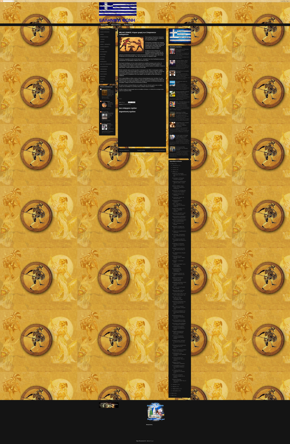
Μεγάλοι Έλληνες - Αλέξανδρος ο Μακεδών (178, 363)
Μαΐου (174, 171)
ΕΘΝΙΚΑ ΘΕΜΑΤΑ (104, 46)
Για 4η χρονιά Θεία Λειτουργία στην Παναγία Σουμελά (182, 148)
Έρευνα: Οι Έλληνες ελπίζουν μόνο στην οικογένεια (179, 350)
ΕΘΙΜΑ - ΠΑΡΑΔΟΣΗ (105, 44)
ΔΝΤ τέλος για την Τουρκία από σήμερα (178, 287)
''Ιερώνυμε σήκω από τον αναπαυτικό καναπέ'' (178, 291)
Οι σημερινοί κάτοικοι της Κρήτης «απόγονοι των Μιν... (178, 274)
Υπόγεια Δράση (106, 101)
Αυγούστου (175, 165)
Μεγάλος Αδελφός (106, 123)
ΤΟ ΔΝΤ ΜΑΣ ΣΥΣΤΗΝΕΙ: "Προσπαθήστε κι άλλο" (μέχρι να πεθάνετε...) (182, 137)
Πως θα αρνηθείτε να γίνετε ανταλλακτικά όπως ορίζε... (179, 320)
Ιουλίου (174, 167)
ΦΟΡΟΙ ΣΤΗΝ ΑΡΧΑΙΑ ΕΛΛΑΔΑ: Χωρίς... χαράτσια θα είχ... (177, 279)
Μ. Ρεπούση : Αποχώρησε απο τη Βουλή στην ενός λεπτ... (178, 236)
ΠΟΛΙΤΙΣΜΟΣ (103, 74)
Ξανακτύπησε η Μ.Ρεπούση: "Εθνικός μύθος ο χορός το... (179, 183)
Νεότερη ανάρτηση (124, 150)
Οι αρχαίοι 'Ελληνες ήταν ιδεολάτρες (178, 194)
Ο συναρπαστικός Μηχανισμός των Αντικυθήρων (176, 270)
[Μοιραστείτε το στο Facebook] (133, 102)
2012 (172, 393)
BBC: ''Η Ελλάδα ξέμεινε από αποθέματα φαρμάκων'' (182, 102)
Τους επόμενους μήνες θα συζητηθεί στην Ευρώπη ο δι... (179, 240)
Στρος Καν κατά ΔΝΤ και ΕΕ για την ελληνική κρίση (178, 214)
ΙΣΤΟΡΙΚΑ (102, 56)
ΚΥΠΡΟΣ (102, 59)
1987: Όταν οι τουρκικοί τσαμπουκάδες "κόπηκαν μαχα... (178, 307)
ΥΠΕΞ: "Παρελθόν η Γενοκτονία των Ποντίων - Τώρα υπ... (179, 205)
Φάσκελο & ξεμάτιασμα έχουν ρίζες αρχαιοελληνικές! (179, 220)
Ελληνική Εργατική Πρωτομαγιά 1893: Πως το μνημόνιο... (179, 381)
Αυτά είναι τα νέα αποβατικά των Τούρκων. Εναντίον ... (179, 324)
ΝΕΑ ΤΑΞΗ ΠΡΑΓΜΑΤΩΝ (106, 64)
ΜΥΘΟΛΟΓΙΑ (103, 61)
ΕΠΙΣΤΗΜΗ (103, 54)
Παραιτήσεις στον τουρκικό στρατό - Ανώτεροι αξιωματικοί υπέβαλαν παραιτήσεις (182, 124)
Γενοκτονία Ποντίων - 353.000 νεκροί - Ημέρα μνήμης (178, 257)
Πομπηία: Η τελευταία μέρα (110, 116)
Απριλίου (175, 384)
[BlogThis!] (130, 102)
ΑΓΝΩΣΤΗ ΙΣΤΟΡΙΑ (105, 29)
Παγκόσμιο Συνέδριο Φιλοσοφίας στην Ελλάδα (182, 113)
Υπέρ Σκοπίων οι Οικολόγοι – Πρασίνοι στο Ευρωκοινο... (179, 217)
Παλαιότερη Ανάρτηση (159, 150)
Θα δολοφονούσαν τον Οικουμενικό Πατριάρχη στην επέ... (178, 317)
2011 (172, 395)
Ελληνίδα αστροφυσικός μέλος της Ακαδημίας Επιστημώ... (178, 332)
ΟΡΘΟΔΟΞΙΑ (103, 71)
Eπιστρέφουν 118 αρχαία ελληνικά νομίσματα (178, 178)
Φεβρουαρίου (176, 388)
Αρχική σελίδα (104, 24)
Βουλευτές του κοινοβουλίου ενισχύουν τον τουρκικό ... (179, 191)
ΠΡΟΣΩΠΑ (102, 76)
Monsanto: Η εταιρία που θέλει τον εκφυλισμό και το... (178, 228)
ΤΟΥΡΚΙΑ (102, 79)
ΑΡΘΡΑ (102, 34)
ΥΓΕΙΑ (101, 81)
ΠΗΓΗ (120, 98)
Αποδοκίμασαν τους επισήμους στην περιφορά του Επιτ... (179, 354)
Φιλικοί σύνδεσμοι (116, 24)
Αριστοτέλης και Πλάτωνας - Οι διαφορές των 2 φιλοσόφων (182, 50)
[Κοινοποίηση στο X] (131, 102)
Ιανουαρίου (175, 390)
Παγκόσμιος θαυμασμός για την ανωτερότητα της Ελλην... (178, 303)
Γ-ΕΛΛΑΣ (102, 39)
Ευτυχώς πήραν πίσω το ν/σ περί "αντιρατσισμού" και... (179, 294)
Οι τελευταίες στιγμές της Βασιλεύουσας (178, 198)
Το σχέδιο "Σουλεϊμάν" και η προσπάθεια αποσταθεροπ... (178, 265)
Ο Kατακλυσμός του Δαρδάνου (177, 201)
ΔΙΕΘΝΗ (102, 41)
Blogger (151, 441)
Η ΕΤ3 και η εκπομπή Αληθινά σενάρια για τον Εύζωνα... (178, 376)
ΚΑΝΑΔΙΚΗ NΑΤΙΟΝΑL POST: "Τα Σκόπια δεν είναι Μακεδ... (179, 284)
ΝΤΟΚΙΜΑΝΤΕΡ (104, 66)
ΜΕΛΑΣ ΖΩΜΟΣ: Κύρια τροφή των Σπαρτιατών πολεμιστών (178, 187)
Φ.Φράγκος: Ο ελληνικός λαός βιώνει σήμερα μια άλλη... (178, 245)
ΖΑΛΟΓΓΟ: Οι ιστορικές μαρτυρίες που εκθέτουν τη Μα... (179, 175)
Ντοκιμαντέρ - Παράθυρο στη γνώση (107, 112)
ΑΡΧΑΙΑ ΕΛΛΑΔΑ (127, 104)
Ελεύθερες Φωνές (128, 24)
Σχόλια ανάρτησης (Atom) (145, 155)
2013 (172, 163)
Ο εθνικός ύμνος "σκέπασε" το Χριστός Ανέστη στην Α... (178, 342)
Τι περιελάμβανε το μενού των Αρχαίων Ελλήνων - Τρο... (178, 367)
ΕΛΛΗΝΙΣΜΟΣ (103, 51)
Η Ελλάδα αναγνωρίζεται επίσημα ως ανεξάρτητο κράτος (178, 328)
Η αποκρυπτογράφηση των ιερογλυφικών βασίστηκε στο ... (178, 312)
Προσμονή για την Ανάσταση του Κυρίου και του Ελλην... (179, 346)
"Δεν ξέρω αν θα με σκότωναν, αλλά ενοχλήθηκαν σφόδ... (177, 298)
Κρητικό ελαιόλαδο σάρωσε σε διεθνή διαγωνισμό (182, 92)
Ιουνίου (174, 169)
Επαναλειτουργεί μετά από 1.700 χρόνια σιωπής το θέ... (178, 249)
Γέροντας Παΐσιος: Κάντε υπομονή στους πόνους (182, 61)
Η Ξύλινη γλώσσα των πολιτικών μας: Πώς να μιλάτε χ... (178, 359)
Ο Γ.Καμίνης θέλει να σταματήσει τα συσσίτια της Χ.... (178, 371)
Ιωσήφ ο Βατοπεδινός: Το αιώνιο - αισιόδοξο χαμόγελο (178, 210)
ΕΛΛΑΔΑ (102, 49)
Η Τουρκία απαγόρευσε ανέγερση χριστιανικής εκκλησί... (178, 337)
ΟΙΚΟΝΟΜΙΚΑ (103, 69)
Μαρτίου (175, 386)
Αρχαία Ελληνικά (106, 89)
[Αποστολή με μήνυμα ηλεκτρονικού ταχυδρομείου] (129, 102)
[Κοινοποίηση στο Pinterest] (134, 102)
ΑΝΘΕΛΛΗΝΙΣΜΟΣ (104, 32)
